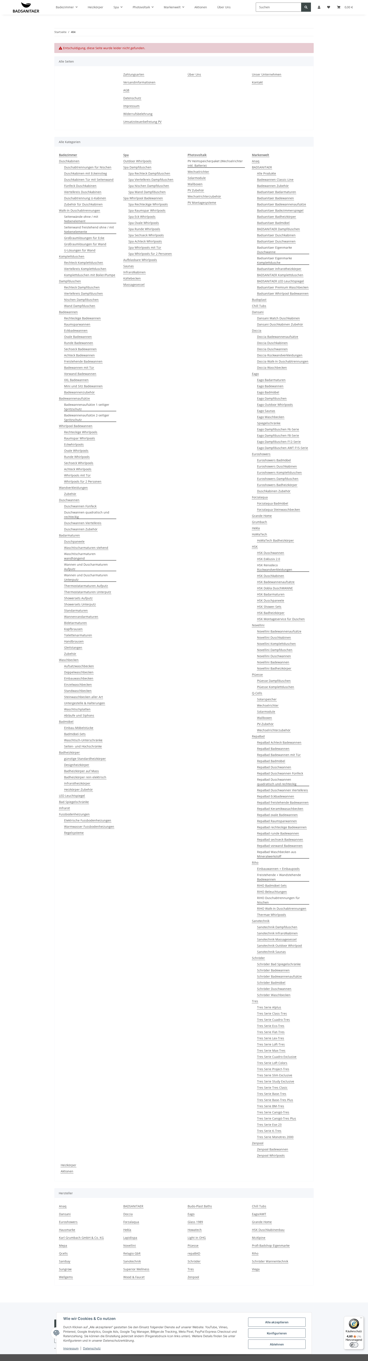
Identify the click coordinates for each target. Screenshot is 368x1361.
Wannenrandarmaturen (81, 617)
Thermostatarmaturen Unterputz (87, 592)
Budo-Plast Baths (200, 1206)
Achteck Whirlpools (77, 469)
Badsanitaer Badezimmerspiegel (280, 210)
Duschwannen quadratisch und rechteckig (86, 514)
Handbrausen (74, 641)
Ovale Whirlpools (76, 451)
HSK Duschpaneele (270, 600)
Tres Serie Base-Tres (271, 1094)
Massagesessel (134, 285)
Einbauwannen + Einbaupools (278, 869)
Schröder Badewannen (273, 970)
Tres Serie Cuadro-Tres (273, 1020)
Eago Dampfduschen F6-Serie (278, 429)
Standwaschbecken (78, 691)
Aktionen (67, 1171)
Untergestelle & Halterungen (84, 703)
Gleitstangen (73, 647)
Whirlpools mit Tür (77, 475)
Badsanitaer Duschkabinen (276, 235)
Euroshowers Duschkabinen (277, 466)
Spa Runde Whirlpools (144, 229)
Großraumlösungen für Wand (85, 244)
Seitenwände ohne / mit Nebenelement (81, 219)
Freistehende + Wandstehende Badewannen (279, 877)
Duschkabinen (69, 161)
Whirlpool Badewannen (75, 426)
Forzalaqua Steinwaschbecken (278, 510)
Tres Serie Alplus (269, 1007)
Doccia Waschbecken (272, 368)
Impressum (71, 1348)
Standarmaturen (76, 610)
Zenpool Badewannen (272, 1149)
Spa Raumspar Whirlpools (146, 210)
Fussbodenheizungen (74, 814)
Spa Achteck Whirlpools (145, 241)
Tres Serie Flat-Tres (271, 1032)
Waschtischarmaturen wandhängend (80, 556)
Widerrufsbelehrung (137, 114)
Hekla (256, 528)
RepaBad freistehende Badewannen (283, 802)
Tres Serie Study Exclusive (275, 1081)
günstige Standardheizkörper (85, 759)
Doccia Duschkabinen (272, 343)
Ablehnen (277, 1344)
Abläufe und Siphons (79, 715)
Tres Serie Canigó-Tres (273, 1112)
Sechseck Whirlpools (78, 463)
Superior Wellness (136, 1269)
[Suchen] (306, 7)
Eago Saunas (266, 411)
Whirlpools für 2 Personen (82, 481)
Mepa (63, 1245)
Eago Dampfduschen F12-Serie (279, 442)
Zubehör (70, 494)
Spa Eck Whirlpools (141, 217)
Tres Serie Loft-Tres (271, 1044)
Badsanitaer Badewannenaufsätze (281, 204)
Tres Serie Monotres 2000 (275, 1137)
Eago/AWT (259, 1214)
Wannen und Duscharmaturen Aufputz (86, 566)
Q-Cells (257, 693)
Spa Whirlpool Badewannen (143, 198)
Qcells (63, 1253)
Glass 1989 (195, 1222)
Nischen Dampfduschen (81, 300)
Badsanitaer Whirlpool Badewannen (283, 293)
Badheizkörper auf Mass (81, 771)
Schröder (258, 958)
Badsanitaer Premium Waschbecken (283, 287)
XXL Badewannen (76, 380)
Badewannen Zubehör (273, 186)
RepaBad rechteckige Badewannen (282, 827)
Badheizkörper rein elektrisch (85, 777)
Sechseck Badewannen (80, 349)
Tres (255, 1001)
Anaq (255, 161)
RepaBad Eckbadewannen (275, 796)
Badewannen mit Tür (79, 368)
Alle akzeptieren (277, 1322)
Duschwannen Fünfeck (80, 506)
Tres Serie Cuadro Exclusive (276, 1057)
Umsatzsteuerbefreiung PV (142, 122)
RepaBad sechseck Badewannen (280, 840)
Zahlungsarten (133, 74)
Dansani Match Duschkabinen (278, 318)
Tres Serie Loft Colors (272, 1063)
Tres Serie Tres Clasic (272, 1088)
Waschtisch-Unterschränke (83, 740)
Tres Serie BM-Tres (270, 1106)
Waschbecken (69, 660)
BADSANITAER (262, 167)
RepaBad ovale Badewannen (277, 815)
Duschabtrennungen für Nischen (87, 167)
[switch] (354, 1344)
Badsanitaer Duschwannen (276, 241)
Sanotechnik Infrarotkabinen (277, 933)
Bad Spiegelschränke (74, 802)
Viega (256, 1269)
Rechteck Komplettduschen (83, 263)
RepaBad (258, 736)
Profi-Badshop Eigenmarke (271, 1245)
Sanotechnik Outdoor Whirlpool (279, 946)
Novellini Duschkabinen (274, 637)
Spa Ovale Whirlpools (143, 223)
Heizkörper (68, 1165)
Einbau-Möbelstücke (78, 728)
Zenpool (257, 1143)
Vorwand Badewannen (80, 374)
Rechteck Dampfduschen (82, 287)
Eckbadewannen (76, 330)
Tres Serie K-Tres (269, 1131)
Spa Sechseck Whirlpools (146, 235)
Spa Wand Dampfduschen (147, 192)
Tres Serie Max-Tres (271, 1050)
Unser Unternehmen (266, 74)
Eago (255, 374)
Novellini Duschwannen (274, 656)
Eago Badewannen (270, 386)
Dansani (258, 312)
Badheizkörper (69, 752)
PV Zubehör (196, 190)
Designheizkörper (76, 765)
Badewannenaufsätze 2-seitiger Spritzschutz (86, 417)
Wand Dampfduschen (79, 306)
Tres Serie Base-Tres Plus (275, 1100)
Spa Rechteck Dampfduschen (149, 173)
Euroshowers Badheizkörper (277, 485)
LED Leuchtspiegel (72, 796)
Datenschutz (92, 1348)
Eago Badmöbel (268, 392)
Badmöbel (66, 722)
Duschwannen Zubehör (81, 529)
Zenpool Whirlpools (271, 1155)
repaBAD (194, 1253)
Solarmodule (197, 178)
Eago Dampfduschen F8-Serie (278, 435)
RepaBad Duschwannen (274, 767)
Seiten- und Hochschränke (83, 746)
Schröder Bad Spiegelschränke (279, 964)
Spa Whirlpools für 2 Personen (150, 254)
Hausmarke (67, 1230)
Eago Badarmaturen (271, 380)
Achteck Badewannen (79, 355)
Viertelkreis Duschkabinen (82, 192)
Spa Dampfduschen (137, 167)
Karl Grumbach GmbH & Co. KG (81, 1238)
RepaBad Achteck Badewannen (279, 742)
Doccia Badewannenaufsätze (277, 337)
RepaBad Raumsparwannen (277, 821)
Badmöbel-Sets (75, 734)
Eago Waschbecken (270, 417)
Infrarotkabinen (134, 272)
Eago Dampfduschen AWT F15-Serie (282, 448)
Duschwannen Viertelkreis (82, 523)
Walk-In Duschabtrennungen (79, 210)
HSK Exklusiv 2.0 (268, 559)
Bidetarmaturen (75, 623)
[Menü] (361, 1318)
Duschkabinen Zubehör (273, 491)
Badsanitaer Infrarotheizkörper (279, 269)
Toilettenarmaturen (78, 635)
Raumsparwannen (77, 324)
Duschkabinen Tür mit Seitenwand (89, 180)
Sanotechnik (260, 921)
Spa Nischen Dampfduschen (148, 186)
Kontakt (257, 82)
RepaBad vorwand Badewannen (280, 846)
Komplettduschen (71, 256)
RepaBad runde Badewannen (278, 833)
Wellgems (66, 1277)
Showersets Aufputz (78, 598)
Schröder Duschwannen (274, 989)
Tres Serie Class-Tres (272, 1013)
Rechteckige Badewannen (82, 318)
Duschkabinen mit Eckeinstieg (85, 173)
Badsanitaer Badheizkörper (276, 217)
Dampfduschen (70, 281)
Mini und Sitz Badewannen (83, 386)
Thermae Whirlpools (271, 915)
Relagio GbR (132, 1253)
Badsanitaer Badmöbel (273, 223)
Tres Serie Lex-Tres (270, 1038)
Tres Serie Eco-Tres (270, 1026)
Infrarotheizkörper (77, 783)
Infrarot (64, 808)
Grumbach (259, 522)
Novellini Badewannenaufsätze (279, 631)
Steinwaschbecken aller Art (83, 697)
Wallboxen (195, 184)
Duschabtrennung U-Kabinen (85, 198)
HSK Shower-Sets (269, 607)
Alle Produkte (266, 173)
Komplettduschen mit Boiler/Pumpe (89, 275)
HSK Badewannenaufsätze (276, 582)
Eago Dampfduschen (272, 398)
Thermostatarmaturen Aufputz (86, 586)
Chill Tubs (259, 306)
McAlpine (258, 1238)
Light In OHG (197, 1238)
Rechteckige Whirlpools (80, 432)
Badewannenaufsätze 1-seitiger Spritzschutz (86, 407)
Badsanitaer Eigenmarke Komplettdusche (274, 260)
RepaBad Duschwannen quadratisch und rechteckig (276, 781)
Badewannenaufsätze (74, 398)
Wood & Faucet (134, 1277)
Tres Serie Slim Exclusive (274, 1075)
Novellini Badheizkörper (274, 668)
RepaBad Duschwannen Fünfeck (280, 773)
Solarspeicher (267, 699)
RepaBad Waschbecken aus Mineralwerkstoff (276, 854)
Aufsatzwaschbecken (79, 666)
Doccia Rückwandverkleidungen (279, 355)
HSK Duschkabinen (270, 576)
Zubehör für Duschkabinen (83, 204)
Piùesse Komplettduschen (275, 687)
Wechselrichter (198, 172)
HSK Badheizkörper (271, 613)
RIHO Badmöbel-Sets (272, 885)
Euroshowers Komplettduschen (279, 472)
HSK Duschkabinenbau (268, 1230)
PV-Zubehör (265, 724)
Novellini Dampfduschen (274, 650)
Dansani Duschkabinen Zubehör (280, 324)
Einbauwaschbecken (78, 678)
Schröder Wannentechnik (270, 1261)
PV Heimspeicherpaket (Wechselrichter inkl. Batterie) (215, 163)
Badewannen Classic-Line (275, 180)
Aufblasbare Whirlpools (140, 260)
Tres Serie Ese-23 (269, 1125)
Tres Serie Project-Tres (273, 1069)
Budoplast (259, 300)
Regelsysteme (74, 833)
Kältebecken (132, 278)
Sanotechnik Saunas (271, 952)
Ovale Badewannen (78, 337)
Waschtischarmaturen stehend (86, 548)
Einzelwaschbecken (78, 685)
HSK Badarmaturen (271, 594)
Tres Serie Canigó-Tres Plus (276, 1118)
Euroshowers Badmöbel (274, 460)
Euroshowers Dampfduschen (277, 479)
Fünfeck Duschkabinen (80, 186)
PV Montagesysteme (202, 203)
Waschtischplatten (77, 709)
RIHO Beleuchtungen (272, 892)
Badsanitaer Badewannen (275, 198)
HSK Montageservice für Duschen (281, 619)
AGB (126, 90)
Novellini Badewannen (273, 662)
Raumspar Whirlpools (79, 438)
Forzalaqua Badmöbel (272, 503)
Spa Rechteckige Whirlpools (148, 204)
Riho (255, 862)
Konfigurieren (277, 1333)
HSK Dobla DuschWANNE (275, 588)
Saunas (128, 266)
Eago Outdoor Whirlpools (275, 405)
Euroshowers (261, 454)
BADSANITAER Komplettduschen (280, 275)
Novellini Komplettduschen (276, 644)
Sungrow (65, 1269)
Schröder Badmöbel (271, 983)
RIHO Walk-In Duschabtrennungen (281, 908)
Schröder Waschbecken (273, 995)
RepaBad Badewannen (273, 749)
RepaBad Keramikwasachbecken (280, 809)
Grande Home (262, 516)
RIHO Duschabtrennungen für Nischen (278, 900)
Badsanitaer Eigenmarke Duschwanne (274, 249)
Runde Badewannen (78, 343)
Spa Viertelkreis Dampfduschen (150, 180)
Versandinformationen (139, 82)
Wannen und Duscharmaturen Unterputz (86, 577)
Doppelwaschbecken (78, 672)
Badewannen (68, 312)
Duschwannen (69, 500)
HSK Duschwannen (270, 553)
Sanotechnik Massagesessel (277, 939)
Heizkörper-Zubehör (78, 789)
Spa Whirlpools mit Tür (144, 247)
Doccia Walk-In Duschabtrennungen (282, 361)
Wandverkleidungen (73, 488)
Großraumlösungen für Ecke (84, 238)
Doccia (256, 330)
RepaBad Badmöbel (271, 761)
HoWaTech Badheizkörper (275, 540)
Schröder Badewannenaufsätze (279, 976)
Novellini (258, 625)
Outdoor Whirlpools (137, 161)
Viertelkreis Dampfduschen (83, 293)
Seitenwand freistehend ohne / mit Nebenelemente (89, 229)
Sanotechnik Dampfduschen (277, 927)
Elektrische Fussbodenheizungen (87, 820)
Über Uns (194, 74)
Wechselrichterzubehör (204, 196)
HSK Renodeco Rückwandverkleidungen (274, 567)
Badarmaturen (69, 535)
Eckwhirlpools (74, 444)
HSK (255, 547)
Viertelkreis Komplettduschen (85, 269)
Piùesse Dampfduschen (274, 681)
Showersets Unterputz (80, 604)
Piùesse (257, 675)
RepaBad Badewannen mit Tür (279, 755)
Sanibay (64, 1261)
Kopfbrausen (73, 629)
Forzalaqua (260, 497)
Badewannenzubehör (79, 392)
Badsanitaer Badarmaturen (276, 192)
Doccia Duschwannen (272, 349)
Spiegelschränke (268, 423)
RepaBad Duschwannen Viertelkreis (282, 790)
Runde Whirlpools (77, 457)
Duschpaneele (74, 541)
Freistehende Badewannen (83, 361)
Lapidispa (130, 1238)
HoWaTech (259, 534)
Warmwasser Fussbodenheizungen (89, 827)
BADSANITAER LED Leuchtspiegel (280, 281)
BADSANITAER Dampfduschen (278, 229)
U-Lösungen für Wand (79, 250)
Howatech (195, 1230)
